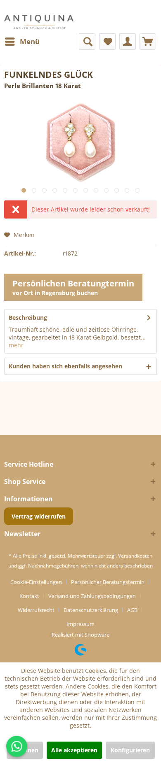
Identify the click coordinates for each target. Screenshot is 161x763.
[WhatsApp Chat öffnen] (16, 746)
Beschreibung (28, 317)
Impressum (80, 624)
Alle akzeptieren (74, 750)
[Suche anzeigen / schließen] (87, 41)
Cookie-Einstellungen (36, 582)
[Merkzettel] (107, 41)
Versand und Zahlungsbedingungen (92, 596)
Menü (30, 41)
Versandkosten (135, 555)
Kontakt (29, 596)
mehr (16, 345)
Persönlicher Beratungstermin (107, 582)
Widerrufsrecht (36, 610)
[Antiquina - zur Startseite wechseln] (38, 22)
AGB (132, 610)
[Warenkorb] (148, 41)
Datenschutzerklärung (91, 610)
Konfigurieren (130, 750)
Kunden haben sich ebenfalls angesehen (65, 366)
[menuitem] (22, 41)
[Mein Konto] (127, 41)
